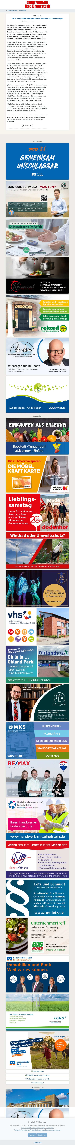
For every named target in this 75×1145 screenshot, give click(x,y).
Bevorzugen (28, 125)
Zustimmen (42, 1135)
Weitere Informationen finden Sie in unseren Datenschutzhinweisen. (37, 1130)
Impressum (38, 1142)
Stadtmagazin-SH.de (12, 10)
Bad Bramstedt (22, 10)
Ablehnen (32, 1135)
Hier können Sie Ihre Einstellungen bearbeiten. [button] (37, 1128)
